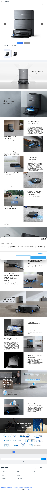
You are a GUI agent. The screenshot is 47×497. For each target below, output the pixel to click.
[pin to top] (45, 481)
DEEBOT (3, 473)
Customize (23, 257)
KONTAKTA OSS (19, 478)
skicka (43, 458)
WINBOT (3, 475)
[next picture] (42, 24)
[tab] (5, 61)
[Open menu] (1, 1)
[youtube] (26, 462)
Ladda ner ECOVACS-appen (40, 467)
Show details (40, 253)
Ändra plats (25, 489)
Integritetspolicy (3, 487)
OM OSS (33, 473)
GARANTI (18, 475)
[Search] (45, 1)
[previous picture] (5, 24)
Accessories (4, 478)
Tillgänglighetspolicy (29, 487)
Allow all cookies (38, 257)
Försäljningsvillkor (9, 487)
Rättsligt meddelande (22, 487)
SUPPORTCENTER (20, 473)
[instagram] (23, 462)
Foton (20, 42)
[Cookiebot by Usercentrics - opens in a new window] (41, 239)
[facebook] (21, 462)
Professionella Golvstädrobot (6, 480)
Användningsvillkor (15, 487)
